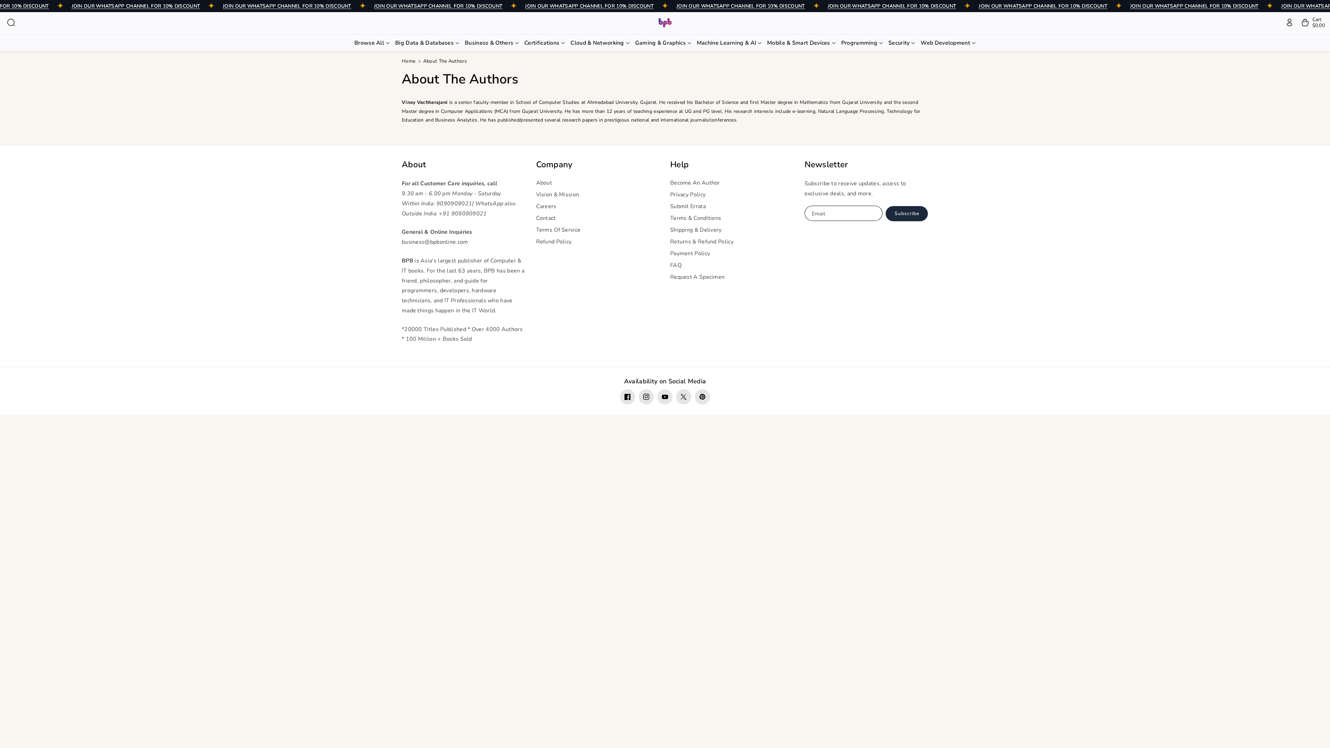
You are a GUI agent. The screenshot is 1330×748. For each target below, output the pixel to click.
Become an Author (695, 183)
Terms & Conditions (695, 218)
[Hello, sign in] (1289, 22)
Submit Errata (688, 206)
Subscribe (907, 213)
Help (679, 164)
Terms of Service (558, 230)
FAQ (676, 265)
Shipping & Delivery (696, 230)
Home (408, 61)
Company (554, 164)
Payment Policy (690, 253)
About (414, 164)
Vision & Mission (557, 194)
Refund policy (554, 242)
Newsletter (826, 164)
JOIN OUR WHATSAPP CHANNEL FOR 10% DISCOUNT (136, 6)
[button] (11, 22)
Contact (546, 218)
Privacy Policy (688, 194)
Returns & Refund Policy (702, 242)
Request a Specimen (697, 277)
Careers (546, 206)
